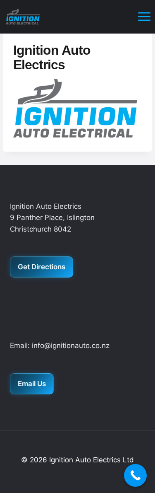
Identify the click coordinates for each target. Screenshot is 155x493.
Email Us (32, 383)
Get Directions (41, 267)
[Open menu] (144, 16)
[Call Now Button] (135, 475)
